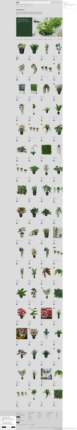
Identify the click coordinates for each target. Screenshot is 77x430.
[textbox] (69, 8)
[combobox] (69, 8)
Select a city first (65, 6)
